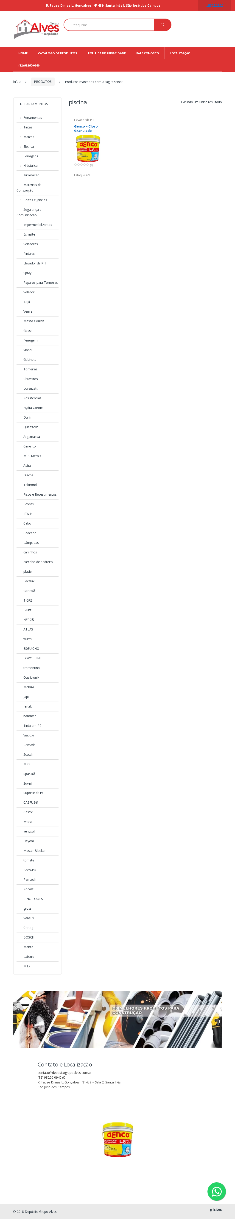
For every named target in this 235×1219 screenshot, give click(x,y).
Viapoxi (28, 735)
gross (27, 908)
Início (17, 81)
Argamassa (31, 436)
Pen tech (29, 879)
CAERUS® (30, 802)
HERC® (28, 619)
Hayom (28, 841)
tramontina (31, 668)
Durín (27, 417)
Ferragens (30, 156)
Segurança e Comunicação (29, 212)
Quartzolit (30, 427)
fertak (27, 706)
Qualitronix (31, 677)
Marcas (28, 137)
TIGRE (27, 600)
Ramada (29, 745)
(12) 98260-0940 (50, 1077)
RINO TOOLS (33, 899)
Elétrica (28, 146)
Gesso (28, 330)
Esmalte (29, 234)
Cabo (27, 523)
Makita (28, 947)
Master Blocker (34, 850)
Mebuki (28, 687)
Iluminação (31, 175)
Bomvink (29, 870)
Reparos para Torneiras (40, 282)
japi (25, 696)
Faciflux (28, 581)
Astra (27, 465)
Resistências (32, 398)
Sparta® (29, 774)
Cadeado (29, 533)
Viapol (27, 350)
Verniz (27, 311)
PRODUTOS (43, 81)
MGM (27, 821)
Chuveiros (30, 379)
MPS (26, 764)
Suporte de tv (33, 793)
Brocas (28, 504)
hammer (29, 716)
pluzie (27, 571)
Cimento (29, 446)
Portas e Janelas (35, 200)
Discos (28, 475)
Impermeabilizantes (37, 224)
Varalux (28, 918)
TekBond (30, 485)
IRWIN (28, 513)
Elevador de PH (83, 120)
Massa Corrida (34, 321)
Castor (28, 812)
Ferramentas (32, 117)
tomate (28, 860)
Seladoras (30, 244)
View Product (97, 182)
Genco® (29, 591)
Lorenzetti (30, 388)
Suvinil (27, 783)
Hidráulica (30, 165)
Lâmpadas (31, 542)
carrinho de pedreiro (38, 562)
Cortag (28, 927)
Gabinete (29, 359)
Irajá (26, 302)
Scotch (28, 754)
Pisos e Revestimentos (40, 494)
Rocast (28, 889)
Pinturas (29, 253)
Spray (27, 273)
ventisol (29, 831)
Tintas (27, 127)
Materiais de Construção (29, 187)
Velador (28, 292)
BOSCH (28, 937)
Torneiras (30, 369)
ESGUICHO (31, 648)
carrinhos (30, 552)
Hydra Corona (33, 407)
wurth (27, 639)
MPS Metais (32, 456)
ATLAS (28, 629)
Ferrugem (30, 340)
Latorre (28, 956)
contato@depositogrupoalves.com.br (65, 1072)
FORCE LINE (32, 658)
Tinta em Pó (32, 725)
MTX (26, 966)
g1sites (216, 1209)
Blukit (27, 610)
